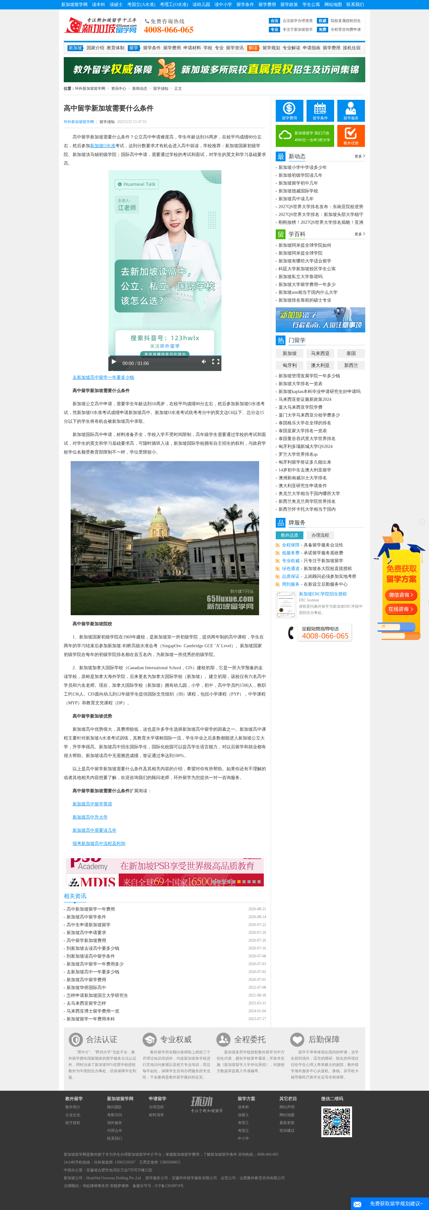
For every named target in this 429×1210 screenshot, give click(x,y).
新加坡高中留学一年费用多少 (95, 964)
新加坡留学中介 (141, 1154)
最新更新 (287, 1123)
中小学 (243, 1138)
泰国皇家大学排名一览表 (303, 430)
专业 (219, 48)
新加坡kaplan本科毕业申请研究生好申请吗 (320, 391)
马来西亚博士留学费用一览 (93, 1011)
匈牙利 (290, 365)
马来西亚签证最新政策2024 (305, 399)
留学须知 (160, 88)
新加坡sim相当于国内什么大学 (308, 292)
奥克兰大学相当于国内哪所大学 (309, 493)
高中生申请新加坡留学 (89, 924)
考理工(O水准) (174, 4)
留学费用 (267, 4)
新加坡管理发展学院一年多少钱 (309, 376)
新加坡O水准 (102, 145)
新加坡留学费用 (186, 1154)
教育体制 (115, 48)
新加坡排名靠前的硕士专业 (305, 300)
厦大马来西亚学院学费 (301, 407)
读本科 (98, 4)
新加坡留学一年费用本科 (91, 1019)
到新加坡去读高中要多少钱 (93, 948)
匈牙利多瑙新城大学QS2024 (306, 446)
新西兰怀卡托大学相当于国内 (307, 509)
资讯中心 (118, 88)
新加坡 (290, 353)
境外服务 (114, 1123)
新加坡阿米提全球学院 (301, 253)
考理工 (243, 1123)
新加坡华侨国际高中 (86, 987)
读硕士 (116, 4)
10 (259, 881)
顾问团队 (114, 1107)
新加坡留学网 (74, 4)
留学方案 (246, 1098)
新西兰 (351, 365)
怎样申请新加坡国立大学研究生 (97, 995)
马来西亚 (320, 353)
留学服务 (351, 118)
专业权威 (176, 1039)
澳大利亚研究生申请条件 (303, 485)
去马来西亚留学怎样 (86, 1003)
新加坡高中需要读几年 (95, 830)
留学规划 (271, 48)
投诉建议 (287, 1130)
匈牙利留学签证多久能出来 (305, 462)
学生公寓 (311, 4)
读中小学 (223, 4)
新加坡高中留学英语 (92, 804)
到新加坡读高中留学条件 (91, 956)
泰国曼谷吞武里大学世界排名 (307, 438)
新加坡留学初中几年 (298, 183)
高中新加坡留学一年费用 (91, 909)
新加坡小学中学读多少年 (303, 167)
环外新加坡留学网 (100, 25)
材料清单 (156, 1115)
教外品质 (289, 535)
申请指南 (311, 48)
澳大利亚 (320, 365)
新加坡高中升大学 (90, 817)
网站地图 (333, 4)
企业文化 (72, 1115)
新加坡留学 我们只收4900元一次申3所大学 (312, 136)
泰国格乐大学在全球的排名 (305, 423)
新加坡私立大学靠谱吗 (301, 276)
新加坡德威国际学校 (298, 191)
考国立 (243, 1130)
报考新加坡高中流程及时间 (99, 843)
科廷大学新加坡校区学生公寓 (307, 268)
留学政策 (289, 4)
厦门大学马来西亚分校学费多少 (309, 415)
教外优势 (351, 143)
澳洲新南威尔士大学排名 (303, 478)
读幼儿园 (201, 4)
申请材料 (192, 48)
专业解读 (291, 48)
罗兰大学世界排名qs (298, 454)
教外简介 (72, 1107)
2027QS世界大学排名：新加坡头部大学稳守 (321, 214)
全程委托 (250, 1039)
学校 (208, 48)
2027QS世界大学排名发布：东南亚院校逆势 (321, 206)
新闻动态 (139, 88)
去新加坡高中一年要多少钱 (93, 972)
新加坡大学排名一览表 (301, 383)
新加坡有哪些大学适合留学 (305, 261)
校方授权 (72, 1123)
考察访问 (114, 1115)
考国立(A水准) (141, 4)
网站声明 (287, 1107)
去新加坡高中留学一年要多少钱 (103, 377)
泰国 (351, 353)
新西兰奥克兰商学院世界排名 (307, 501)
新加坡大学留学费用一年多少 (307, 284)
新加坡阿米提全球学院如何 (305, 245)
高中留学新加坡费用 (86, 940)
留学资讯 (235, 48)
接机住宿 (352, 48)
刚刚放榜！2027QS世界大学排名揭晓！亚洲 (321, 222)
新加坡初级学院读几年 (301, 175)
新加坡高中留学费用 (86, 979)
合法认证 (101, 1039)
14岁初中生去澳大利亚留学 (305, 470)
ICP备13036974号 (169, 1186)
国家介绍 (95, 48)
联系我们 (355, 4)
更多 (358, 156)
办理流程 (320, 535)
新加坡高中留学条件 (86, 917)
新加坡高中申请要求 (86, 932)
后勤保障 (324, 1039)
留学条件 (245, 4)
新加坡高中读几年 (296, 198)
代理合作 (114, 1130)
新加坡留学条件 (224, 1154)
